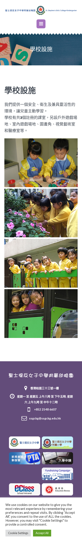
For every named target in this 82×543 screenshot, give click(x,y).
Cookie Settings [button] (18, 533)
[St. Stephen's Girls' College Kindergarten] (41, 10)
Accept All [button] (42, 533)
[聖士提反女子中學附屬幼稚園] (41, 375)
